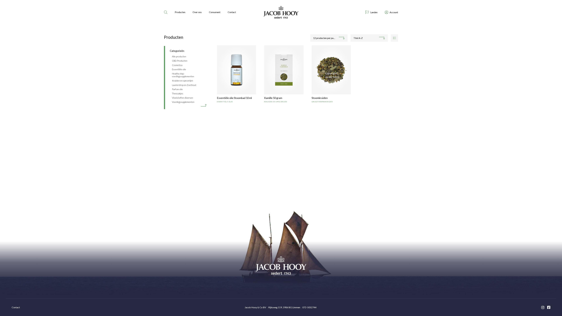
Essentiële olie (179, 69)
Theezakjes (177, 93)
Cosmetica (177, 65)
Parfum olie (177, 89)
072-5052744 (309, 307)
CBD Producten (179, 60)
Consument (214, 12)
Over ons (197, 12)
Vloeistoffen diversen (182, 97)
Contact (232, 12)
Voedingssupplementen (183, 102)
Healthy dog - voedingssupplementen (183, 75)
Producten (180, 12)
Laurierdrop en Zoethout (184, 85)
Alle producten (179, 56)
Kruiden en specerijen (182, 80)
